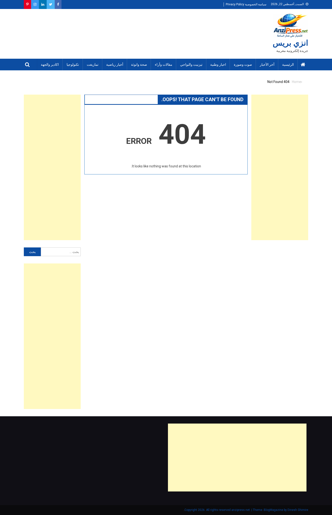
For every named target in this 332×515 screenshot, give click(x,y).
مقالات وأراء (163, 64)
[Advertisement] (279, 167)
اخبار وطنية (218, 64)
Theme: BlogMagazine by (236, 510)
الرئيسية (288, 64)
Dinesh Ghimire (298, 510)
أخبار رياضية (114, 64)
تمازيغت (92, 64)
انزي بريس (290, 43)
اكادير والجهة (50, 64)
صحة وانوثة (139, 64)
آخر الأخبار (267, 64)
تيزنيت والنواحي (191, 64)
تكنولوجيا (73, 64)
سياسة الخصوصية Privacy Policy (246, 4)
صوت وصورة (243, 64)
